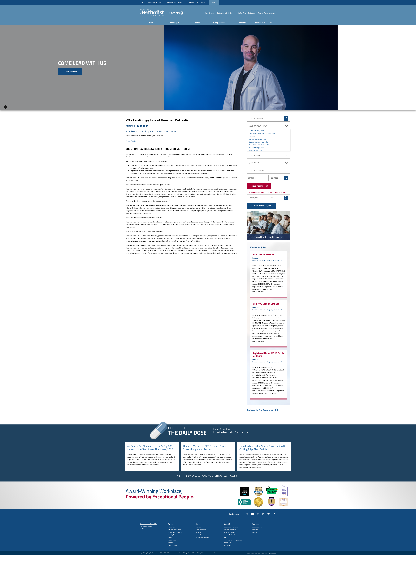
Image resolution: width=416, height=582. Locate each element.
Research (198, 534)
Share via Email (147, 125)
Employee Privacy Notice (211, 552)
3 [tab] (410, 106)
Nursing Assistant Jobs (257, 138)
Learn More (62, 75)
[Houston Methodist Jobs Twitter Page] (247, 514)
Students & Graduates (265, 22)
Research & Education (175, 2)
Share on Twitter (141, 125)
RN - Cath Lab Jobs (256, 149)
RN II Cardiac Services (263, 253)
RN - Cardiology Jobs (256, 147)
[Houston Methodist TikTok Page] (273, 514)
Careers (214, 2)
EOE (225, 537)
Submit (286, 177)
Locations (242, 22)
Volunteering (227, 544)
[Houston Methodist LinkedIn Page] (263, 514)
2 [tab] (408, 106)
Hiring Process (219, 22)
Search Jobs (209, 13)
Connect (255, 523)
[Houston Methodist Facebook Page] (242, 514)
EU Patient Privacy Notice (198, 552)
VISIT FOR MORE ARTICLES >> (208, 475)
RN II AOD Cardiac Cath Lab (266, 303)
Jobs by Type (254, 154)
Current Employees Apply (267, 13)
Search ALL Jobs (131, 140)
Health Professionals (201, 529)
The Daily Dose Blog (257, 526)
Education (199, 526)
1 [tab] (405, 106)
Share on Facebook (138, 125)
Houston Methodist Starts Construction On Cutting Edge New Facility (262, 446)
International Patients (197, 2)
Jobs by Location (256, 169)
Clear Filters (257, 185)
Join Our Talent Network (246, 13)
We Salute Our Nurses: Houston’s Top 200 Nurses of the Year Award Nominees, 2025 (150, 446)
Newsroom (255, 531)
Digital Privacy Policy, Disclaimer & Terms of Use (151, 552)
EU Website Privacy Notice (183, 552)
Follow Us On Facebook (260, 409)
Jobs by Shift (255, 162)
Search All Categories (256, 130)
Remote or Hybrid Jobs (261, 205)
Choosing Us (174, 22)
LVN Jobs (252, 135)
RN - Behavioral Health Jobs (259, 144)
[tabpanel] (208, 67)
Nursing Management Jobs (258, 141)
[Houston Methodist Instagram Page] (258, 514)
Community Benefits (230, 534)
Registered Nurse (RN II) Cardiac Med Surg (268, 354)
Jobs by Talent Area (258, 125)
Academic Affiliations (230, 529)
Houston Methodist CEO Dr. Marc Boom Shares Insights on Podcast (204, 446)
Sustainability (227, 542)
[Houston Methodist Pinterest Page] (268, 514)
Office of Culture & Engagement (233, 539)
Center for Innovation (230, 531)
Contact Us (255, 529)
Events (197, 22)
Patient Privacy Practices (170, 552)
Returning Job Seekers (225, 13)
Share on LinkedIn (144, 125)
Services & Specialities (202, 537)
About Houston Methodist (231, 526)
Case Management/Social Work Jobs (262, 132)
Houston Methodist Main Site (150, 2)
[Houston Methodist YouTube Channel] (252, 514)
